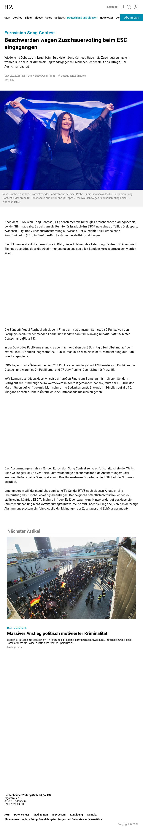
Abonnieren (131, 17)
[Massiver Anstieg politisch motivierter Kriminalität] (71, 579)
